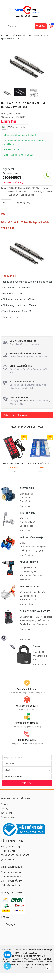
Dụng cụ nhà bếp (28, 595)
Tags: (4, 187)
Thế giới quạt (26, 497)
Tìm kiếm (40, 26)
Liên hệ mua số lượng (13, 182)
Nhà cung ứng (7, 817)
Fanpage (10, 924)
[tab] (6, 202)
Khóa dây (37, 659)
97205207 (12, 187)
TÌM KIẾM (27, 783)
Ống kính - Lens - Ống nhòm (33, 624)
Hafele (19, 113)
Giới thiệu (5, 804)
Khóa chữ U (38, 652)
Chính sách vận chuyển (12, 872)
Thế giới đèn (26, 501)
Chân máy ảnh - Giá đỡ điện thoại (36, 616)
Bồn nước (24, 518)
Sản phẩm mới (28, 194)
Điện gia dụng (26, 493)
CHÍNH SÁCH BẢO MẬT (12, 880)
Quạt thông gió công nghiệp (33, 546)
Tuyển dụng (6, 812)
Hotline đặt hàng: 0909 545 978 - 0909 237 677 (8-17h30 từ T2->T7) (15, 855)
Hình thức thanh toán (11, 885)
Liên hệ (4, 808)
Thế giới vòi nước (28, 522)
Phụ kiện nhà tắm (28, 599)
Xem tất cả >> (26, 505)
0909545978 (12, 177)
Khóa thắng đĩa (40, 655)
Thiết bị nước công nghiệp (32, 550)
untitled (23, 542)
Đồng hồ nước (26, 525)
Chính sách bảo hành (11, 876)
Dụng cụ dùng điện (29, 571)
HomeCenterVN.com (30, 953)
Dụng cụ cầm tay (28, 567)
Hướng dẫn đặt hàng (11, 846)
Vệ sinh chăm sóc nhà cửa (32, 592)
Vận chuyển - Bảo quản (31, 575)
